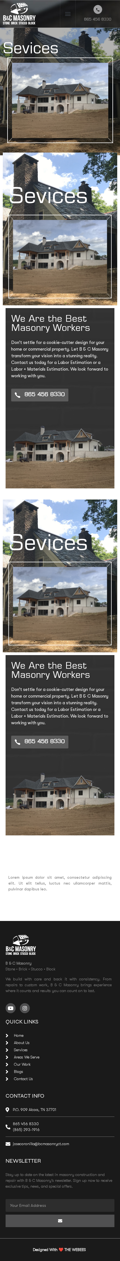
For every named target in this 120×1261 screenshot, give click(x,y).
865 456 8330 (97, 20)
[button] (67, 13)
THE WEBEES (75, 1249)
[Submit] (60, 1221)
